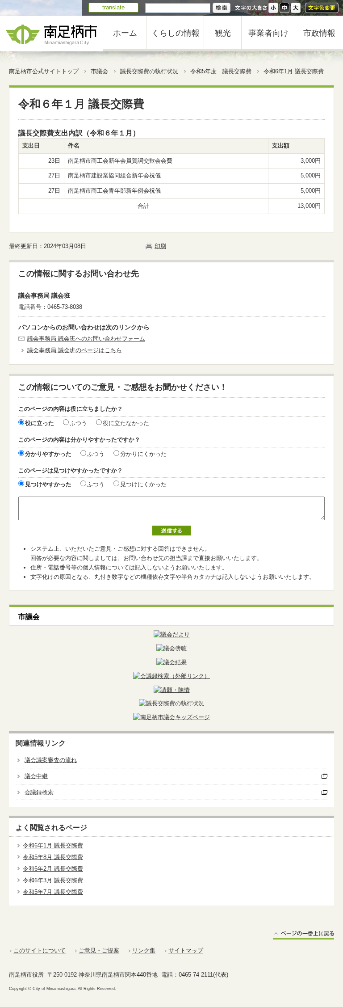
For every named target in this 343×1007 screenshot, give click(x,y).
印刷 (160, 246)
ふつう (78, 423)
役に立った (39, 423)
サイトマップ (185, 950)
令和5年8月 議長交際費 (53, 857)
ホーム (125, 33)
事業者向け (268, 33)
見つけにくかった (143, 484)
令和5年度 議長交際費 (220, 71)
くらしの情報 (175, 33)
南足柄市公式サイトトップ (44, 71)
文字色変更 (322, 8)
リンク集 (143, 950)
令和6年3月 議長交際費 (53, 880)
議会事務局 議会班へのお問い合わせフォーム (86, 338)
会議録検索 (39, 792)
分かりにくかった (143, 454)
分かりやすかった (48, 454)
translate (113, 7)
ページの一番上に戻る (303, 935)
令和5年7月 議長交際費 (53, 892)
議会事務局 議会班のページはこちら (74, 350)
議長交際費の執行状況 (149, 71)
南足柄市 (51, 33)
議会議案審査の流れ (51, 760)
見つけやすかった (48, 484)
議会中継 (36, 776)
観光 (223, 33)
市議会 (99, 71)
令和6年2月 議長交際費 (53, 868)
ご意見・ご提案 (99, 950)
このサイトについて (39, 950)
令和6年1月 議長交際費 (53, 845)
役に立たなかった (126, 423)
